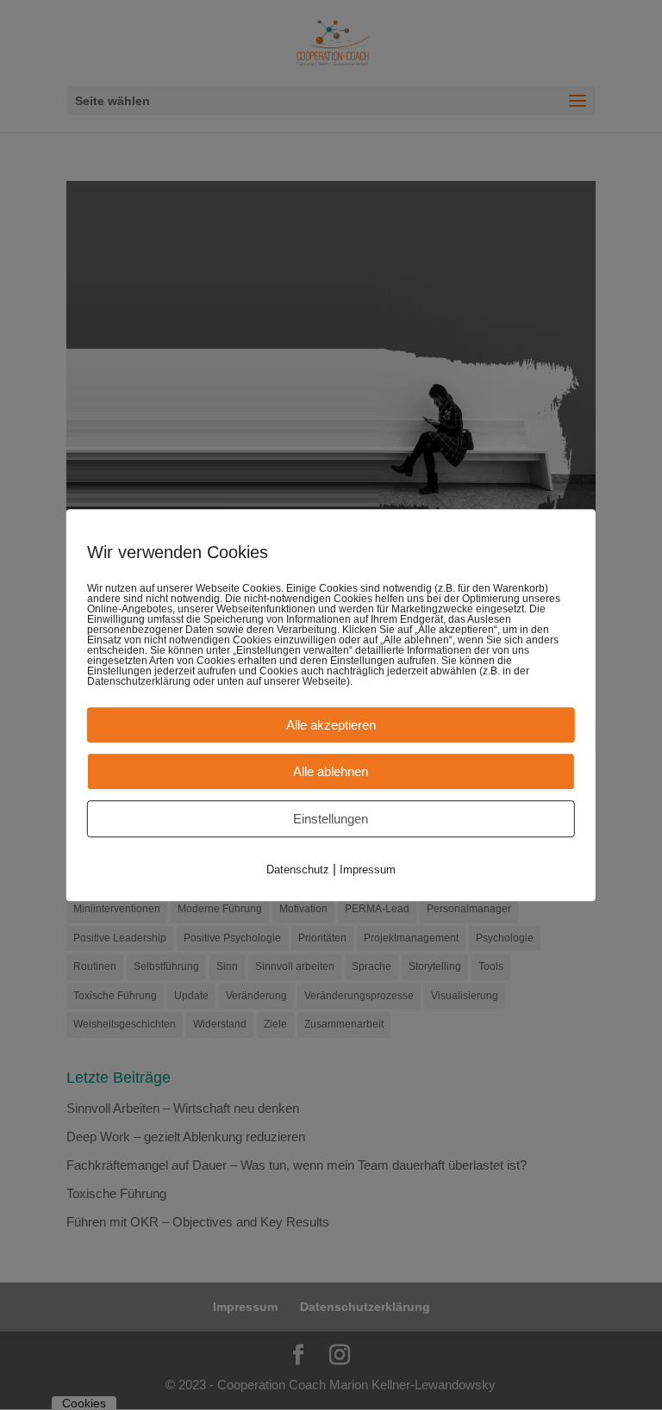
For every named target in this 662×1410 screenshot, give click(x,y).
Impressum (368, 869)
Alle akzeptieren (331, 724)
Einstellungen (330, 818)
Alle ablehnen (330, 771)
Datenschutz (297, 869)
